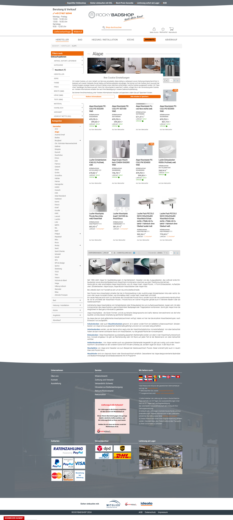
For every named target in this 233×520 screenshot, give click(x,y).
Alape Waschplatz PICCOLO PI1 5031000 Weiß (120, 108)
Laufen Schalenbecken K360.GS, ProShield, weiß (97, 162)
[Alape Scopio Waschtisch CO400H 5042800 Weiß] (121, 149)
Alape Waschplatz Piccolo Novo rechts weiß (144, 107)
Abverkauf (171, 39)
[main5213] (145, 149)
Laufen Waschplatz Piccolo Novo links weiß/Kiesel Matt (96, 216)
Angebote (150, 39)
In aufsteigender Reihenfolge (115, 253)
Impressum (163, 512)
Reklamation (100, 394)
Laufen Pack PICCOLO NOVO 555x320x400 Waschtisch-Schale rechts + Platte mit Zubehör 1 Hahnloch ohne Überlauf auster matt (145, 219)
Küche (130, 39)
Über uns (54, 376)
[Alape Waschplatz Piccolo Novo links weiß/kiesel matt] (98, 203)
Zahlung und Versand (104, 380)
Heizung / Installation (105, 39)
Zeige (160, 253)
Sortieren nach (95, 253)
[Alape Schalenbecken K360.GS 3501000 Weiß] (98, 149)
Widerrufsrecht (101, 376)
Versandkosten (153, 388)
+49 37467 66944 (63, 13)
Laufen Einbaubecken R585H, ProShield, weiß (167, 161)
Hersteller (62, 39)
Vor (177, 80)
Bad (80, 39)
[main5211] (168, 95)
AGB (140, 512)
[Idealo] (147, 504)
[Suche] (103, 27)
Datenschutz (150, 512)
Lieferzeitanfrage (62, 31)
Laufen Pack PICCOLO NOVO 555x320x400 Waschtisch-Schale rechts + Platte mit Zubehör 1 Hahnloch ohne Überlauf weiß (168, 219)
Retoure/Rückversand (104, 391)
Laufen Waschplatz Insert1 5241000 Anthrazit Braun (120, 216)
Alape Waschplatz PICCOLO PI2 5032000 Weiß (97, 108)
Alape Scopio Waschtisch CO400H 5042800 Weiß (120, 162)
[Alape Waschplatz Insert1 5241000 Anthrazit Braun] (122, 203)
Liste (138, 253)
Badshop (55, 46)
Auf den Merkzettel (95, 129)
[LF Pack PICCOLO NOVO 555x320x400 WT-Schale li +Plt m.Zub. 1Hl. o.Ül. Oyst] (146, 203)
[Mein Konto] (154, 28)
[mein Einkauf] (131, 504)
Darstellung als (124, 253)
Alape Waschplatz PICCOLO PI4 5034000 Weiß (144, 162)
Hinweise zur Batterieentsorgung (109, 387)
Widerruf (78, 31)
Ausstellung (56, 383)
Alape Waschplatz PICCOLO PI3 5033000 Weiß (168, 108)
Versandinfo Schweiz (104, 383)
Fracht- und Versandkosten (165, 393)
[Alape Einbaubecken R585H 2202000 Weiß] (167, 149)
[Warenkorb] (172, 28)
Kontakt (54, 380)
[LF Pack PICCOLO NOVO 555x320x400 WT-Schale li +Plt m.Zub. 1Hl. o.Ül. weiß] (168, 203)
